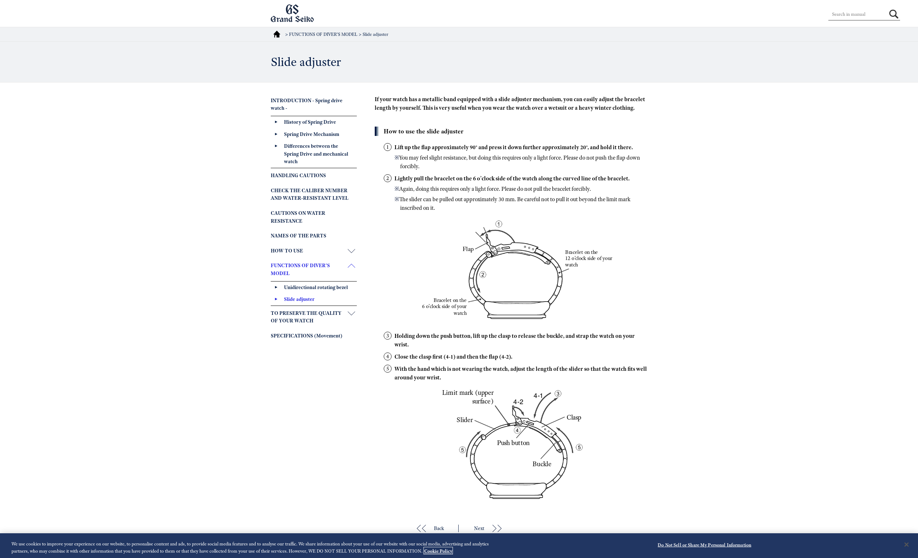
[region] (459, 545)
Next (479, 528)
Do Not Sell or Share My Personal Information (704, 545)
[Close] (906, 545)
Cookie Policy (438, 551)
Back (439, 528)
